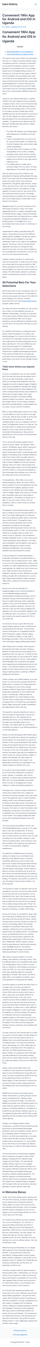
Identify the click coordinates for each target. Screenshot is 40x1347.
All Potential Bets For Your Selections (20, 52)
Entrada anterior (20, 1330)
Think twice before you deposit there (20, 54)
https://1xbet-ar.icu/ (29, 301)
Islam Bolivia (9, 4)
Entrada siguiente (20, 1335)
